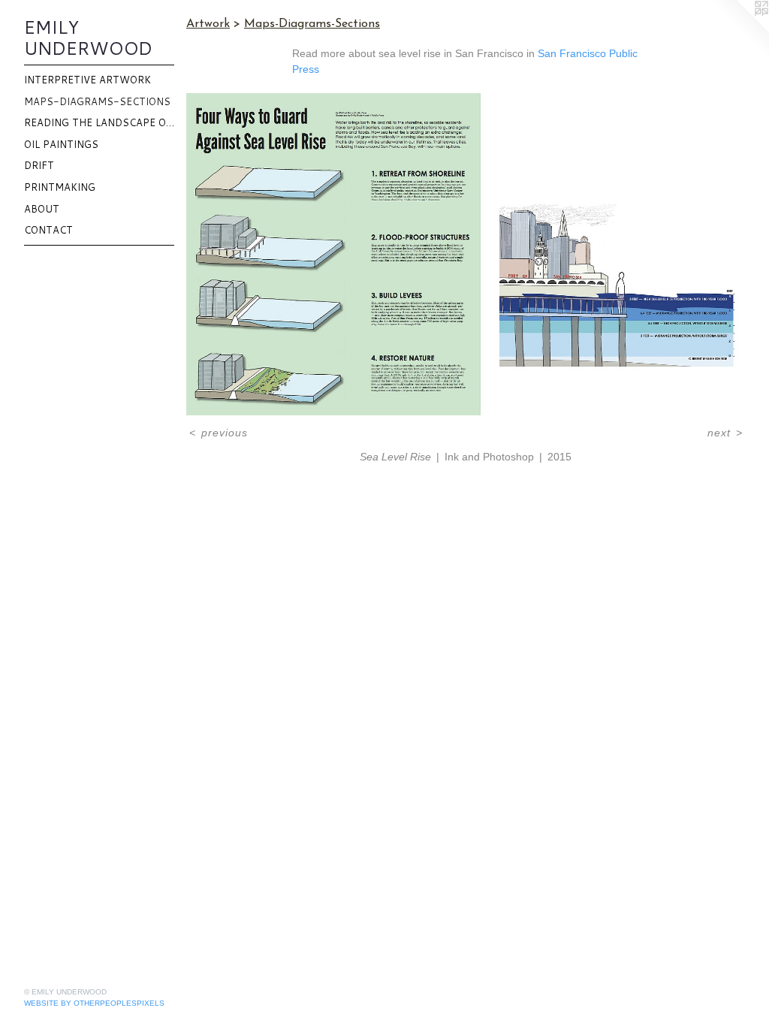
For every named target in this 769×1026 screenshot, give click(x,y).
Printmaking (59, 187)
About (41, 209)
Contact (48, 230)
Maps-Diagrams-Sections (97, 101)
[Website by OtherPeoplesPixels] (739, 30)
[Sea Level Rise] (465, 254)
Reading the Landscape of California (99, 122)
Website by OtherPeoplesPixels (94, 1003)
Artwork (208, 24)
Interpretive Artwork (87, 79)
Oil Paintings (61, 144)
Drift (39, 165)
